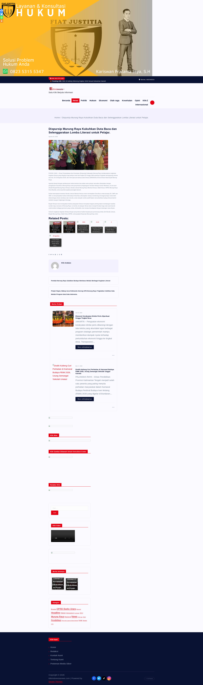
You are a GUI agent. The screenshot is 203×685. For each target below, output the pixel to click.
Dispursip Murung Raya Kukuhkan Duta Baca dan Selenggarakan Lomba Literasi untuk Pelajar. (105, 117)
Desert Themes (55, 682)
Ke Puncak (150, 678)
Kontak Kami (56, 655)
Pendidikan (56, 620)
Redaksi (85, 620)
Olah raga (114, 100)
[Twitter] (1, 14)
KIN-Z (145, 100)
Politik (84, 100)
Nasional (68, 617)
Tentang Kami (57, 659)
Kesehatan (127, 100)
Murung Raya (57, 616)
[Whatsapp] (1, 17)
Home (57, 117)
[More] (1, 21)
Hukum (93, 100)
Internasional (141, 105)
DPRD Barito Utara (66, 609)
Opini (137, 100)
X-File (52, 624)
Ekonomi (103, 100)
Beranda (66, 100)
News (75, 100)
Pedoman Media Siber (60, 664)
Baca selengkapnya (85, 347)
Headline (55, 612)
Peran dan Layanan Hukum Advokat (70, 620)
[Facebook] (1, 10)
